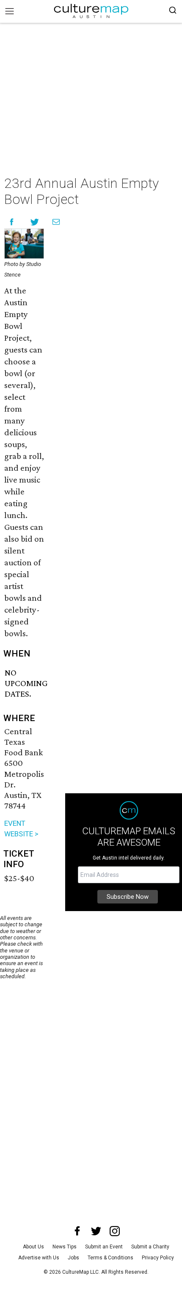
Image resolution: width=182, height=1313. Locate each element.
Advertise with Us (38, 1258)
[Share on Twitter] (35, 221)
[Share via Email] (56, 222)
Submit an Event (104, 1247)
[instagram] (115, 1231)
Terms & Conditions (110, 1258)
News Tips (64, 1247)
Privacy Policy (158, 1258)
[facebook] (77, 1231)
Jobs (73, 1258)
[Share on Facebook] (11, 221)
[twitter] (96, 1231)
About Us (33, 1247)
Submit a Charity (150, 1247)
